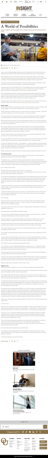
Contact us (33, 2)
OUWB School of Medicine (12, 444)
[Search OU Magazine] (45, 427)
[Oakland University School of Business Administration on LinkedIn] (11, 1)
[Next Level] (24, 359)
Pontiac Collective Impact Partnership (28, 102)
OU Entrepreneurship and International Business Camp (15, 78)
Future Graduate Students (19, 445)
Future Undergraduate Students (19, 441)
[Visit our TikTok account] (26, 431)
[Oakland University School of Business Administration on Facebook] (2, 1)
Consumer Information (34, 449)
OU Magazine (21, 1)
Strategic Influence (17, 389)
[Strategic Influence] (24, 380)
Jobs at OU (26, 445)
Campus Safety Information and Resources (27, 449)
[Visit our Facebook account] (37, 431)
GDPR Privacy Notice (34, 444)
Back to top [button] (25, 422)
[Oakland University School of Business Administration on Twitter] (6, 1)
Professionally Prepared (18, 411)
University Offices (27, 447)
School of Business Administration (27, 2)
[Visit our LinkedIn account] (33, 431)
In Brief (40, 15)
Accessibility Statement (34, 441)
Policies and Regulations (34, 446)
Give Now (30, 2)
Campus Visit (42, 444)
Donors (18, 448)
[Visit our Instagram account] (23, 431)
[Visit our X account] (40, 431)
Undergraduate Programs (11, 441)
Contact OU (26, 440)
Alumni (18, 446)
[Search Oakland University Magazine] (46, 1)
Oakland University (15, 2)
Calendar (25, 442)
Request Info (42, 448)
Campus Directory (27, 444)
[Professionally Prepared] (24, 402)
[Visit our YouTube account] (30, 431)
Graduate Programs (11, 446)
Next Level (15, 368)
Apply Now (42, 441)
